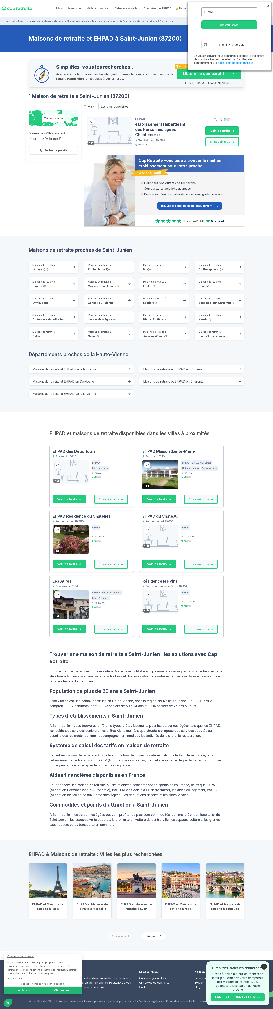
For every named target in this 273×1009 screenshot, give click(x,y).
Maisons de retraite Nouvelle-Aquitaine (66, 21)
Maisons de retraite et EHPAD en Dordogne (63, 381)
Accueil (10, 21)
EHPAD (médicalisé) (47, 139)
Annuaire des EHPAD (157, 8)
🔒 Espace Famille (187, 8)
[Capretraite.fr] (17, 8)
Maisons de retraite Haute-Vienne (111, 21)
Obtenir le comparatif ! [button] (202, 72)
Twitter (199, 982)
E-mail (208, 12)
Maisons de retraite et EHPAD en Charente (173, 381)
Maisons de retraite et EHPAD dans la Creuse (64, 369)
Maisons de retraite (29, 21)
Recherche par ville (55, 150)
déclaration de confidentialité (236, 62)
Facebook (201, 978)
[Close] (264, 967)
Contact (144, 987)
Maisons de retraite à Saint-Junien (155, 21)
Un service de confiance (154, 982)
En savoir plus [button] (220, 142)
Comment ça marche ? (152, 978)
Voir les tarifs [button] (220, 131)
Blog (197, 987)
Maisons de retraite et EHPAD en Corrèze (172, 369)
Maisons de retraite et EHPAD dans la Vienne (64, 393)
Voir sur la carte (53, 117)
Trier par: (90, 106)
